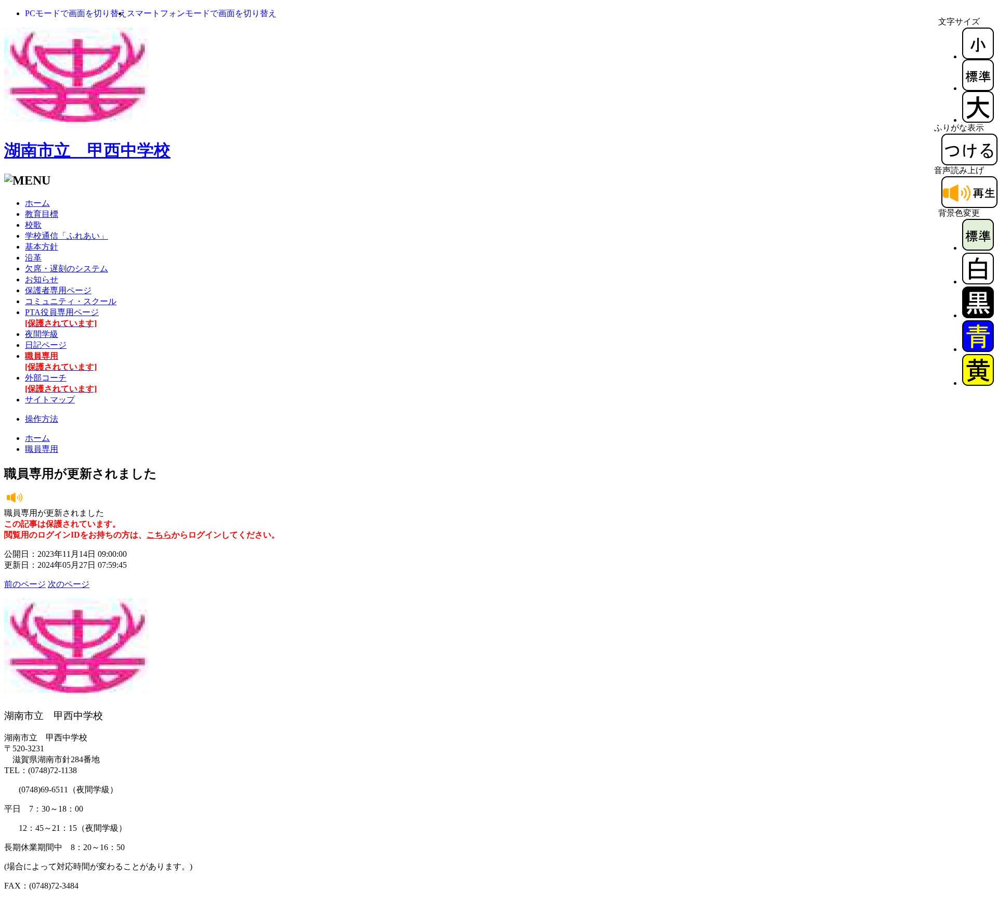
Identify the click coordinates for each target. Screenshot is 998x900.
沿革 (33, 257)
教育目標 (41, 214)
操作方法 (41, 418)
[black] (978, 315)
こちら (159, 534)
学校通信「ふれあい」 (66, 235)
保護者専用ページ (58, 290)
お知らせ (41, 279)
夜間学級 (41, 334)
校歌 (33, 224)
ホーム (37, 203)
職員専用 (41, 449)
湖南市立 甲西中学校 (87, 150)
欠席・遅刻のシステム (66, 268)
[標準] (978, 88)
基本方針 (41, 246)
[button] (76, 13)
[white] (978, 281)
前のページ (25, 584)
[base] (978, 247)
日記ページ (46, 345)
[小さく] (978, 56)
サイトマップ (50, 399)
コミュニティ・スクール (70, 301)
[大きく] (978, 119)
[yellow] (978, 383)
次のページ (68, 584)
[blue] (978, 349)
